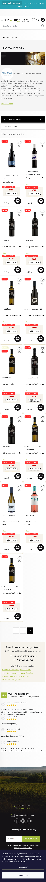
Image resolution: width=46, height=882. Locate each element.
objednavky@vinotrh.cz (25, 655)
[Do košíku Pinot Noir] (17, 269)
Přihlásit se (31, 839)
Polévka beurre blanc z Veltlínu (15, 676)
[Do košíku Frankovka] (41, 270)
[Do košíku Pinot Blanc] (17, 338)
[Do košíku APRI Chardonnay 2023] (40, 338)
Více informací (20, 861)
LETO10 (11, 193)
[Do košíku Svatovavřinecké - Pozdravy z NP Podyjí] (41, 201)
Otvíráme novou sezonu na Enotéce (17, 673)
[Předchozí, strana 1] (23, 630)
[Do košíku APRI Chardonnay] (17, 547)
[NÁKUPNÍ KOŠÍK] (43, 20)
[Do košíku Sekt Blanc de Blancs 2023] (17, 200)
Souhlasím (23, 875)
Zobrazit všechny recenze (29, 697)
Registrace (25, 21)
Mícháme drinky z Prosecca (13, 680)
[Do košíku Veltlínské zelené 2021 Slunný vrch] (17, 616)
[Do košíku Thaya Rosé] (40, 547)
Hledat (42, 26)
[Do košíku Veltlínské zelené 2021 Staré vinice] (41, 476)
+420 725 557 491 (25, 659)
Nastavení (23, 867)
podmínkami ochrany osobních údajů (26, 846)
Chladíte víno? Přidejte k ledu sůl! (16, 669)
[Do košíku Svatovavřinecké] (41, 407)
